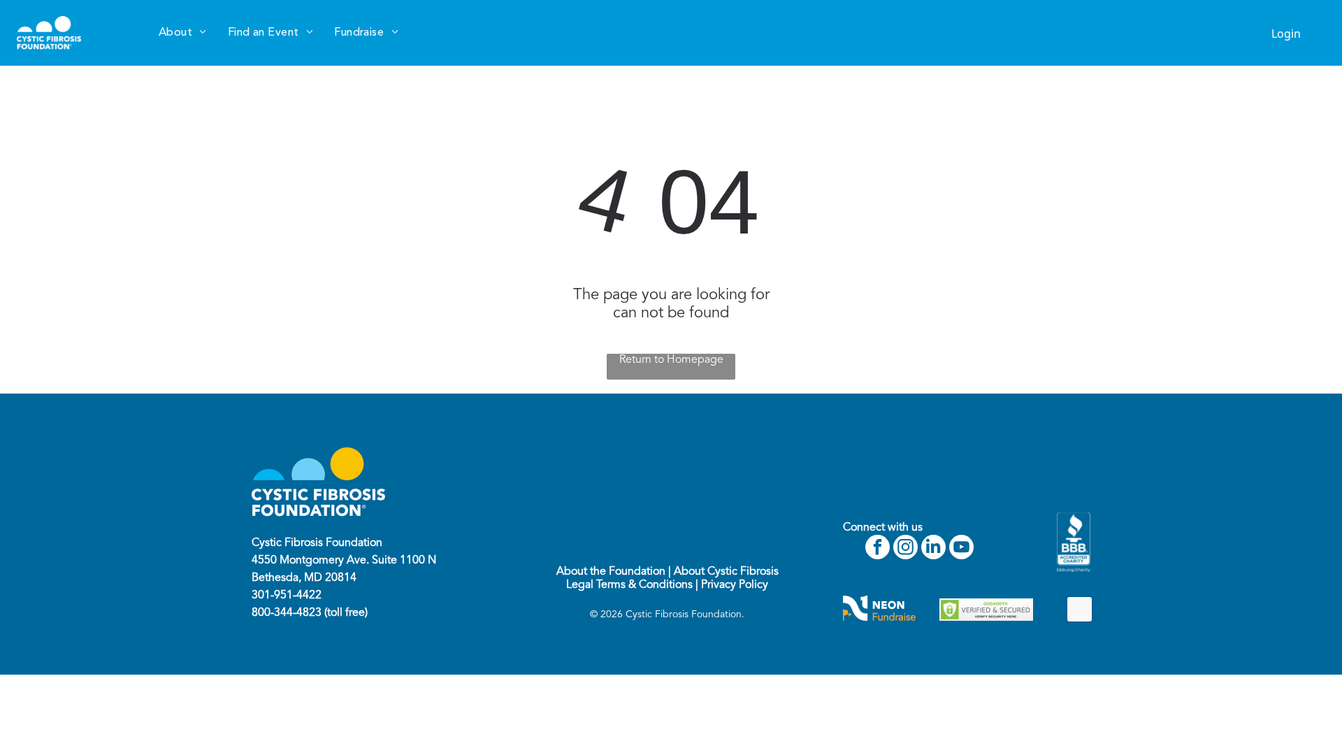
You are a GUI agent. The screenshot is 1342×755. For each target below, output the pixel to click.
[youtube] (961, 549)
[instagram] (905, 549)
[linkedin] (933, 549)
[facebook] (877, 549)
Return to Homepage (671, 360)
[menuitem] (182, 32)
